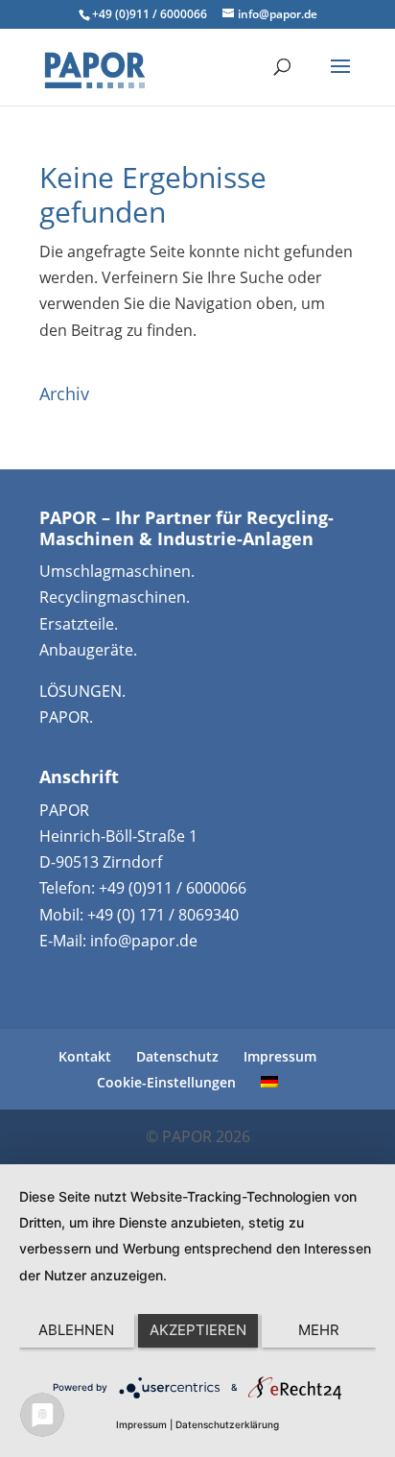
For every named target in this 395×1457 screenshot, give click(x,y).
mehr (318, 1330)
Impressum (280, 1056)
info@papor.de (144, 940)
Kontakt (84, 1056)
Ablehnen (76, 1330)
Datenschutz (177, 1056)
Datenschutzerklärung (227, 1424)
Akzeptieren (198, 1330)
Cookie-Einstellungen (166, 1082)
